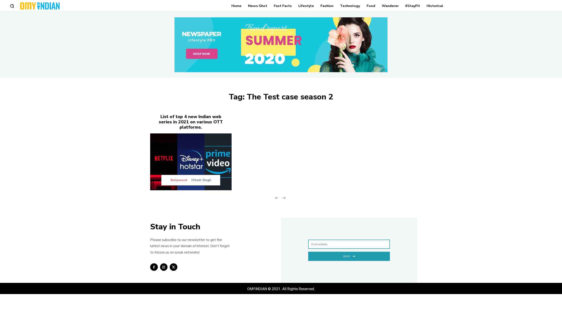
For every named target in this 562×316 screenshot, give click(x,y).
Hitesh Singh (201, 180)
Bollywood (179, 180)
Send (346, 256)
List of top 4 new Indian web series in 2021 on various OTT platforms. (191, 122)
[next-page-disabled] (283, 197)
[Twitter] (173, 267)
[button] (12, 6)
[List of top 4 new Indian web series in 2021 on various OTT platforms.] (191, 161)
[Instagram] (164, 267)
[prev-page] (276, 197)
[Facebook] (154, 267)
